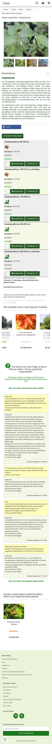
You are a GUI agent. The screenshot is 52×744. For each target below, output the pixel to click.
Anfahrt (5, 696)
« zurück (13, 9)
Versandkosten (30, 278)
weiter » (21, 9)
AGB (3, 662)
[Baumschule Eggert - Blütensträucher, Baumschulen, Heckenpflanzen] (5, 3)
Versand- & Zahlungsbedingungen (13, 672)
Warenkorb (18, 164)
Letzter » (29, 9)
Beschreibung (8, 73)
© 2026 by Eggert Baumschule (26, 741)
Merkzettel (33, 164)
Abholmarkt (7, 690)
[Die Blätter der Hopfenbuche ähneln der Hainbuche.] (26, 39)
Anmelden (12, 303)
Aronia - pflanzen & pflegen (12, 699)
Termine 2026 (7, 702)
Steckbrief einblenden (12, 136)
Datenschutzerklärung (9, 659)
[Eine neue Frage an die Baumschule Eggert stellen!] (26, 388)
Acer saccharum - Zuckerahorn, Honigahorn (26, 333)
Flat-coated (7, 706)
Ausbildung (7, 693)
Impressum (6, 665)
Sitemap (4, 678)
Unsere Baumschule (10, 687)
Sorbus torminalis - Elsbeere (14, 623)
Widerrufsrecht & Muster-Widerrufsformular (17, 675)
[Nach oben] (45, 740)
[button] (11, 127)
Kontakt (4, 668)
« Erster (5, 9)
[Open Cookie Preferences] (5, 740)
